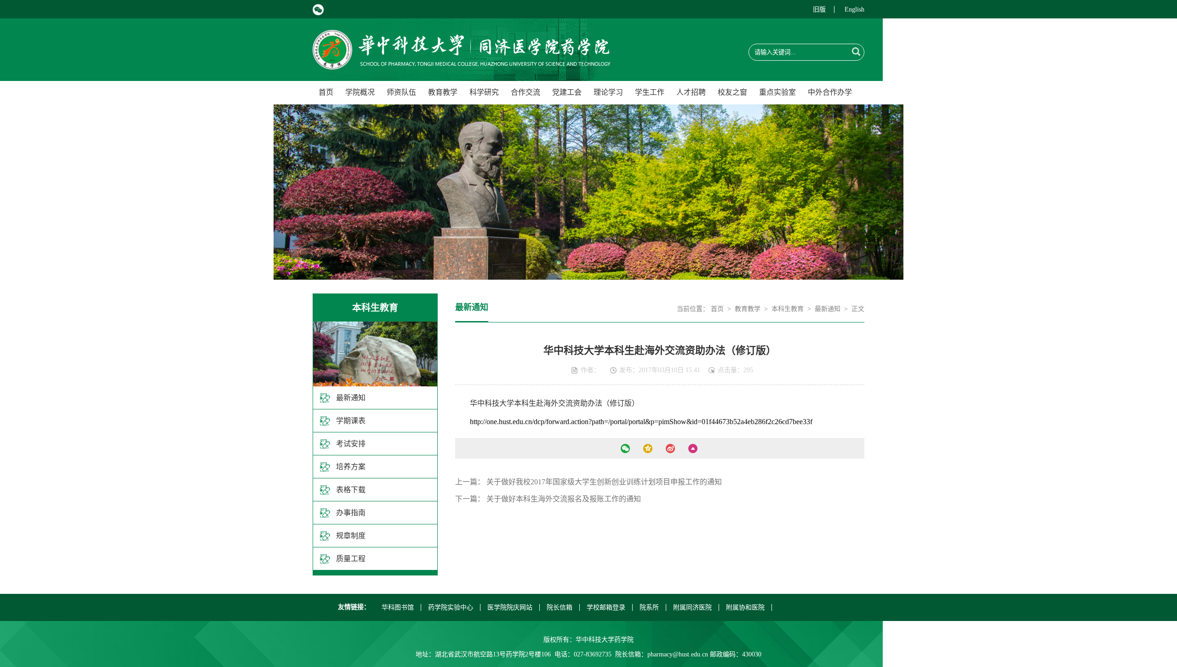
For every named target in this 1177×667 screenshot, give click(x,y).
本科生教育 (787, 308)
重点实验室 (777, 92)
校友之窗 (732, 92)
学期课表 (351, 421)
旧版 (819, 9)
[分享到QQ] (647, 448)
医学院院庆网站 (509, 607)
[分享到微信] (625, 448)
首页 (326, 92)
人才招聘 (691, 92)
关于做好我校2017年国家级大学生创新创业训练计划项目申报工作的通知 (604, 482)
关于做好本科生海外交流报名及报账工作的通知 (563, 499)
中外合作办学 (830, 92)
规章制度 (351, 536)
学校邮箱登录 (606, 607)
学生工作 (649, 92)
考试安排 (351, 444)
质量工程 (351, 559)
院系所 (649, 607)
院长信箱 (559, 607)
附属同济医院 (692, 607)
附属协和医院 (745, 607)
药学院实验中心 (450, 607)
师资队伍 (401, 92)
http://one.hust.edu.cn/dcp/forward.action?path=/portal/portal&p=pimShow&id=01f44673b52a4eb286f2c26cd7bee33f (641, 422)
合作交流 (525, 92)
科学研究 (484, 92)
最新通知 (351, 398)
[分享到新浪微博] (670, 448)
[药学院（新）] (462, 64)
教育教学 (442, 92)
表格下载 (351, 490)
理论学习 (608, 92)
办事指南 (351, 513)
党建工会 (567, 92)
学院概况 (360, 92)
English (854, 9)
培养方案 (351, 467)
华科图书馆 (398, 607)
